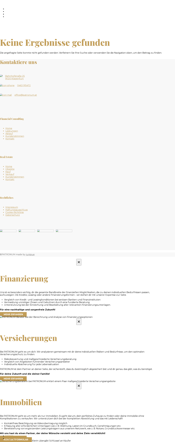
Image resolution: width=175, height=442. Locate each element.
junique (30, 254)
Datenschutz (12, 215)
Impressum (11, 207)
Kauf (8, 171)
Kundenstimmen (14, 136)
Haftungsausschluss (16, 209)
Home (8, 128)
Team (11, 14)
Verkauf (9, 174)
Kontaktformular (16, 439)
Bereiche (14, 9)
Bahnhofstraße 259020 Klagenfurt (15, 77)
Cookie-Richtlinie (14, 212)
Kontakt (14, 16)
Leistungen (11, 131)
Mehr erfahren (13, 314)
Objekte (13, 11)
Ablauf (9, 133)
